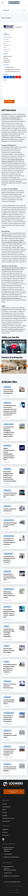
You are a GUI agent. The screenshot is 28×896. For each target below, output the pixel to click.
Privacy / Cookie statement (14, 892)
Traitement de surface (8, 818)
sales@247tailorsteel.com (12, 69)
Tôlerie (4, 809)
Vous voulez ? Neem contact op (13, 791)
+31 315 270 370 (9, 67)
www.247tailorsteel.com (12, 71)
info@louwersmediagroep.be (12, 876)
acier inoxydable (6, 242)
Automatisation (6, 807)
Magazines (5, 829)
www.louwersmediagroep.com (12, 882)
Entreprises (5, 835)
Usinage (4, 804)
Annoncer (5, 832)
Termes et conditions (14, 889)
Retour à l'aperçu (6, 17)
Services (4, 812)
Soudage (4, 815)
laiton (20, 242)
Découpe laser (6, 821)
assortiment (16, 240)
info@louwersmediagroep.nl (11, 857)
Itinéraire (10, 101)
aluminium (14, 242)
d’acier (22, 240)
